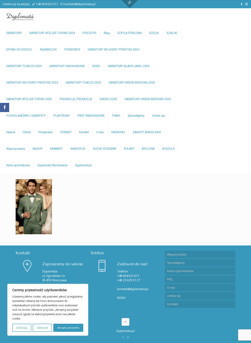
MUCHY (37, 148)
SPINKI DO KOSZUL (19, 49)
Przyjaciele (45, 132)
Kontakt (84, 132)
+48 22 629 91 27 (128, 280)
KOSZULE (168, 148)
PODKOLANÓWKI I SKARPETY (26, 115)
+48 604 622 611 (47, 4)
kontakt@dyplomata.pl (79, 4)
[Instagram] (246, 4)
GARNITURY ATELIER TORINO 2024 (52, 33)
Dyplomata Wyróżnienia (52, 165)
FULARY (129, 148)
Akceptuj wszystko (68, 327)
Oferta (27, 132)
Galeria (10, 132)
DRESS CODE (108, 99)
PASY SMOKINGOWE (91, 115)
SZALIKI (171, 33)
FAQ (170, 279)
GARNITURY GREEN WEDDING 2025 (132, 82)
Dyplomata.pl (83, 165)
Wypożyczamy (15, 148)
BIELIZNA (148, 148)
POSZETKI (89, 33)
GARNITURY (14, 33)
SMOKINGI (118, 132)
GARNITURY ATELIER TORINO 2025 (29, 99)
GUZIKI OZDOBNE (104, 148)
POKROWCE (72, 49)
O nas (100, 132)
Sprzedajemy (136, 115)
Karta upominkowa (18, 165)
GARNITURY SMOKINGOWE (67, 66)
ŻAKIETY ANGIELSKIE (147, 132)
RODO (96, 66)
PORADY (65, 132)
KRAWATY (56, 148)
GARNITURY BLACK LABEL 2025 (129, 66)
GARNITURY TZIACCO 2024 (24, 66)
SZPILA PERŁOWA (129, 33)
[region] (47, 310)
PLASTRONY (61, 115)
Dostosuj (21, 327)
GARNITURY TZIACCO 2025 (83, 82)
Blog (107, 33)
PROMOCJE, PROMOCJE (76, 99)
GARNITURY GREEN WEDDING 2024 (148, 99)
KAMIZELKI (77, 148)
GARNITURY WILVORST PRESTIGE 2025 (32, 82)
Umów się (158, 115)
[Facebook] (241, 4)
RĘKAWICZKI (48, 49)
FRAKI (116, 115)
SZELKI (154, 33)
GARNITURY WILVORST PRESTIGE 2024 (113, 49)
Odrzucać (42, 327)
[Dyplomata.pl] (20, 16)
